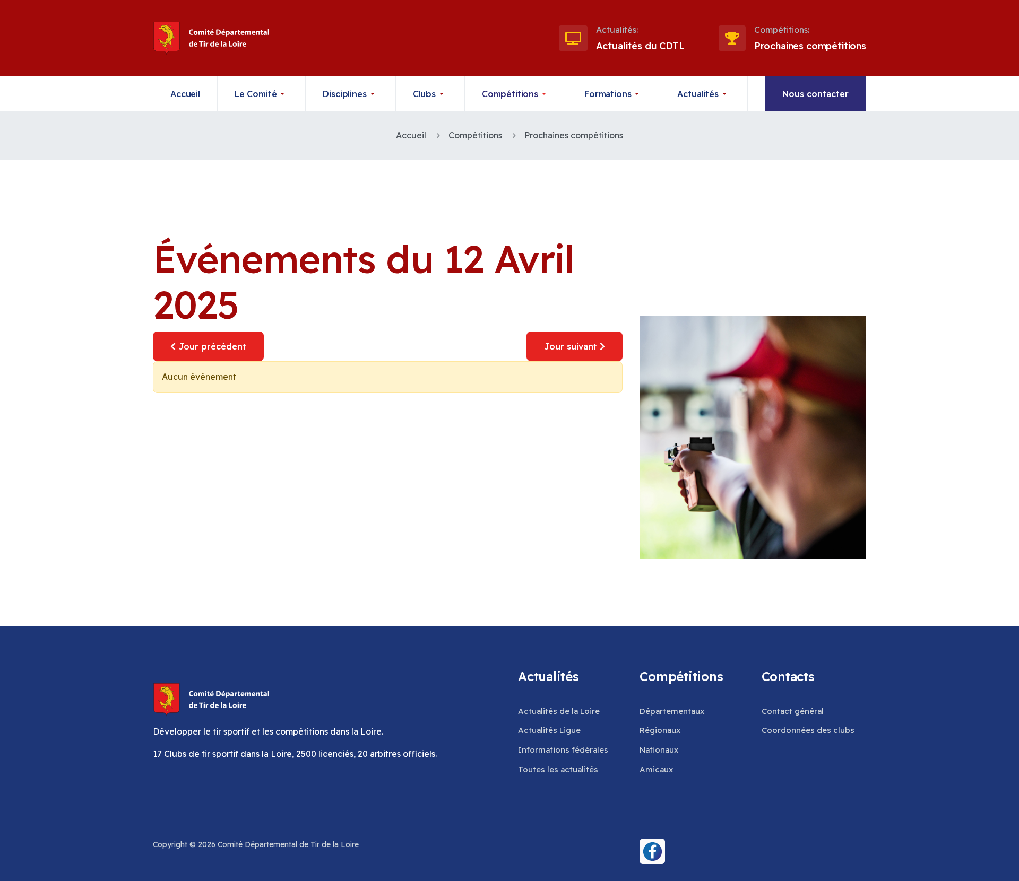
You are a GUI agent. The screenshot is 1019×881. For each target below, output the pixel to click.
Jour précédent (211, 346)
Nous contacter (815, 94)
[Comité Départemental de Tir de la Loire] (208, 38)
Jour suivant (572, 346)
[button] (262, 93)
